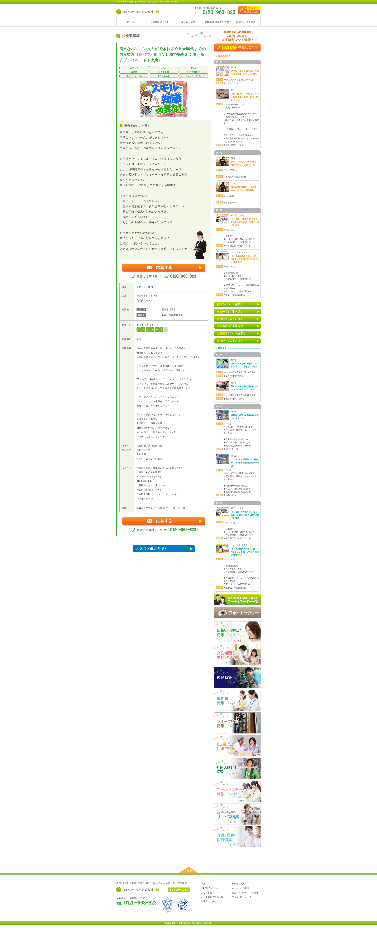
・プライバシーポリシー (242, 897)
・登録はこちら (237, 883)
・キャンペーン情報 (240, 888)
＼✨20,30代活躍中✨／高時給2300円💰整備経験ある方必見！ (245, 462)
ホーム (130, 21)
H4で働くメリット (159, 21)
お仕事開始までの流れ (217, 21)
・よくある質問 (206, 892)
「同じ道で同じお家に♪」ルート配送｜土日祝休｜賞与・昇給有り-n (245, 97)
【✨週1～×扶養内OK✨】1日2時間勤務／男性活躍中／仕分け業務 (245, 222)
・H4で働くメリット (209, 888)
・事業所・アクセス (209, 901)
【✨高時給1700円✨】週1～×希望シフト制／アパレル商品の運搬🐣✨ (245, 259)
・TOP (202, 883)
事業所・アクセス (246, 21)
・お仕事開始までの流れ (211, 897)
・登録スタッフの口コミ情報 (244, 892)
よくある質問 (188, 21)
